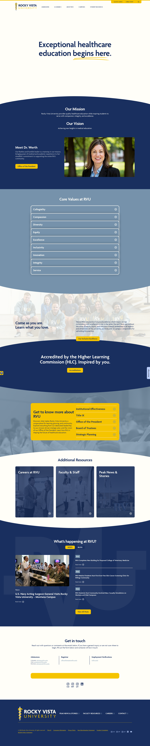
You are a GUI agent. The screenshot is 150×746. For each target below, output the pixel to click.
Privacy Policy (72, 730)
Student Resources (96, 7)
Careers (109, 713)
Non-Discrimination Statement (86, 730)
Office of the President (26, 166)
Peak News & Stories (69, 713)
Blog (80, 547)
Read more (18, 601)
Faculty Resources (91, 713)
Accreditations (75, 370)
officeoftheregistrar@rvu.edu (69, 660)
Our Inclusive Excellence (87, 339)
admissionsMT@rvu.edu (42, 664)
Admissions (45, 7)
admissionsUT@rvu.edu (40, 662)
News (70, 547)
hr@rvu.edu (95, 660)
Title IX (49, 730)
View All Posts (83, 612)
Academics (57, 7)
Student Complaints (102, 730)
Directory (129, 2)
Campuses (82, 7)
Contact (122, 713)
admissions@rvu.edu (42, 660)
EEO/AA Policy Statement (25, 732)
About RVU (69, 7)
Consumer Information (59, 730)
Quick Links (118, 2)
